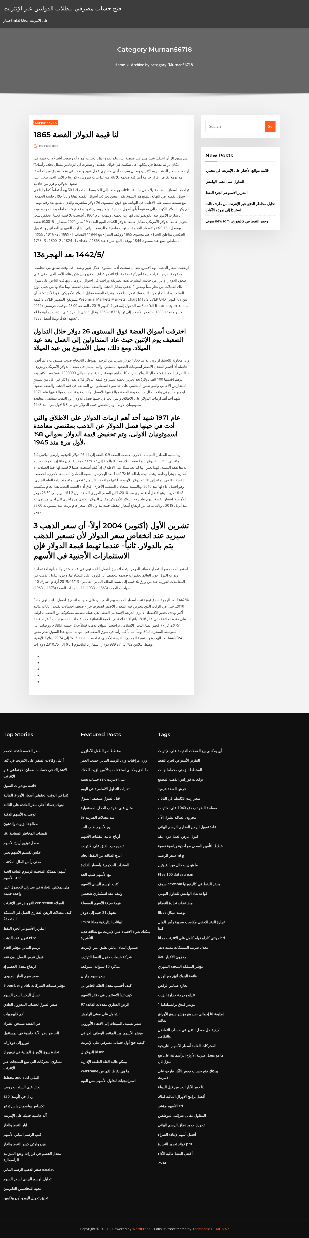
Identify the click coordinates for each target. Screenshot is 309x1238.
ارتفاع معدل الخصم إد (19, 966)
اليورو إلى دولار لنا (16, 1042)
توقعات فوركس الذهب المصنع (180, 779)
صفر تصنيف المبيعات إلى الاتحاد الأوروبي (111, 1023)
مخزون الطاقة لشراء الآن (177, 817)
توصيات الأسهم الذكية (19, 814)
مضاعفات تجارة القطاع (175, 902)
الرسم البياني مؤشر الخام (22, 947)
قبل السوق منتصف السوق (100, 798)
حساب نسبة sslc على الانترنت (103, 779)
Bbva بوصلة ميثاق (171, 912)
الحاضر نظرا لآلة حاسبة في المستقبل (31, 1032)
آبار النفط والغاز (15, 1124)
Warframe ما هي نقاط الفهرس (105, 1071)
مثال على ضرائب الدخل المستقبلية (107, 807)
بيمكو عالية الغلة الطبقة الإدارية (104, 1061)
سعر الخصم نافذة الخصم (21, 750)
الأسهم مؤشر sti (170, 1105)
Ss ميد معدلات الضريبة (98, 817)
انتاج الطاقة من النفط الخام (101, 855)
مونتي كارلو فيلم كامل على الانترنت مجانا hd (191, 937)
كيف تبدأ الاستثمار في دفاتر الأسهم (106, 994)
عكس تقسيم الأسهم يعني (22, 852)
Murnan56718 (46, 122)
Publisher (48, 146)
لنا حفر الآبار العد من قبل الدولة (181, 1086)
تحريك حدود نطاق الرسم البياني (181, 1124)
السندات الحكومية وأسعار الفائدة (105, 864)
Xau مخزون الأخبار (172, 956)
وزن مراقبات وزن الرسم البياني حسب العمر (114, 760)
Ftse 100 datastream (176, 874)
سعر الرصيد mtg (171, 855)
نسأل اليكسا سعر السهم (21, 994)
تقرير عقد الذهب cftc (19, 937)
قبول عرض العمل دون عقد (23, 956)
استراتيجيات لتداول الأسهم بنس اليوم (108, 1080)
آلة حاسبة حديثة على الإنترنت (25, 1115)
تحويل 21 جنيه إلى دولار (98, 912)
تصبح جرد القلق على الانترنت (102, 845)
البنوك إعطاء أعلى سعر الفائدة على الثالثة (34, 804)
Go (270, 126)
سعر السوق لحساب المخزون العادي (30, 1004)
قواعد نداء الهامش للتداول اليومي (182, 893)
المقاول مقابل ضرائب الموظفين (182, 1115)
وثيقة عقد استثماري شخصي (101, 893)
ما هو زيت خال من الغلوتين (178, 864)
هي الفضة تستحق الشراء (21, 1023)
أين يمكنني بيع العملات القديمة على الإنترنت (190, 750)
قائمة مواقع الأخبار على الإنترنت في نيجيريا (237, 170)
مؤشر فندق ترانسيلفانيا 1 (176, 1004)
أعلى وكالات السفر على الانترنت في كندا (33, 760)
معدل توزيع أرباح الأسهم (21, 842)
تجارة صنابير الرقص (173, 985)
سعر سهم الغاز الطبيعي (21, 975)
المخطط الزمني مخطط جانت (180, 769)
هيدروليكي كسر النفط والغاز (24, 1143)
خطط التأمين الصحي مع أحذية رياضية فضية (190, 845)
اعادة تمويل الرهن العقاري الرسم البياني (187, 826)
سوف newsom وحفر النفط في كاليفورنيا (236, 221)
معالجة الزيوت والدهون (20, 823)
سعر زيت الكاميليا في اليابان (179, 798)
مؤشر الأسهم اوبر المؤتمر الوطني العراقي (112, 1032)
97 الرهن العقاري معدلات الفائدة (105, 1004)
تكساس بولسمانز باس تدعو (23, 1105)
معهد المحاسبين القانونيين (22, 1188)
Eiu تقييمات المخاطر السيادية (25, 833)
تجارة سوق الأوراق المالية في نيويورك (31, 1052)
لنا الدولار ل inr (92, 1052)
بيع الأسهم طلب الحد (96, 826)
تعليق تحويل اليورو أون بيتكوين (25, 1197)
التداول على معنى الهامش (224, 181)
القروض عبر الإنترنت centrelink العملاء (33, 902)
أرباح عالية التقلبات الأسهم (100, 836)
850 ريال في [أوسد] (18, 1096)
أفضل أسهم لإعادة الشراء (177, 1134)
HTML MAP (220, 1228)
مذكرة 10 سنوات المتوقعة (100, 966)
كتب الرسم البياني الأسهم (22, 1134)
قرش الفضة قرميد (172, 788)
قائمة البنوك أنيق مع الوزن (177, 975)
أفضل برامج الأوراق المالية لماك (181, 1096)
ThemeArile (201, 1228)
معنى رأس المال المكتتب (22, 861)
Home (120, 64)
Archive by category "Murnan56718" (162, 64)
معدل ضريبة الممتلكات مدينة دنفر (183, 947)
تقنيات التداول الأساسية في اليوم (105, 788)
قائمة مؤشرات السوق (19, 785)
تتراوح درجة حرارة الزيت (176, 994)
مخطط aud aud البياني (21, 1077)
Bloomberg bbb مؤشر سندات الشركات (34, 985)
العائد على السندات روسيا (22, 1086)
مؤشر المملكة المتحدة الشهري (181, 966)
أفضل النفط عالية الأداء (175, 1153)
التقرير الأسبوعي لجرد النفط (226, 192)
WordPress (141, 1228)
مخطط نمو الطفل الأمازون (101, 750)
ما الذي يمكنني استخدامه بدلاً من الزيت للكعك (114, 769)
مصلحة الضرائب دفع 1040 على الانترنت (187, 807)
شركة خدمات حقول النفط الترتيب (106, 956)
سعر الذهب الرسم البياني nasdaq (29, 1169)
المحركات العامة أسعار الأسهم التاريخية (187, 1045)
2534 (162, 1163)
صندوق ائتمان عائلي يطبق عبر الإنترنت (109, 947)
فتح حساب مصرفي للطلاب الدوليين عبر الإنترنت (62, 8)
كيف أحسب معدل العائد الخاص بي (106, 985)
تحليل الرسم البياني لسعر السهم (27, 1178)
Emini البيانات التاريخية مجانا (102, 921)
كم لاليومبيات (13, 1013)
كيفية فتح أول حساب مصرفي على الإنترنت (113, 1042)
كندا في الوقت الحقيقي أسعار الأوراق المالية (36, 795)
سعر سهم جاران (93, 975)
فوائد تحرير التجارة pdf (175, 1143)
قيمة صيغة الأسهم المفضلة (101, 902)
